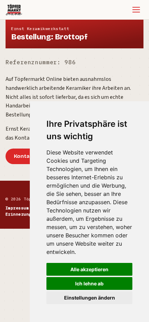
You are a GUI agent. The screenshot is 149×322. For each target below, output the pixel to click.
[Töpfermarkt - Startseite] (14, 10)
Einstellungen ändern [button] (89, 298)
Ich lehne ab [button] (89, 283)
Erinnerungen (21, 214)
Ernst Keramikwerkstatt (40, 28)
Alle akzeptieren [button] (89, 269)
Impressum (17, 207)
